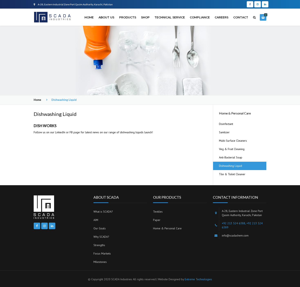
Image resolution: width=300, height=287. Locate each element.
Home (89, 17)
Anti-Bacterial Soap (230, 157)
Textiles (158, 211)
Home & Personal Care (167, 228)
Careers (221, 17)
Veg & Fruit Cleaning (231, 149)
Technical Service (169, 17)
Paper (156, 220)
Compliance (200, 17)
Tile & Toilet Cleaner (232, 174)
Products (127, 17)
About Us (106, 17)
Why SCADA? (101, 237)
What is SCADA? (103, 211)
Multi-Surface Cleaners (233, 140)
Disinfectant (226, 124)
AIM (95, 220)
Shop (145, 17)
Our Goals (99, 228)
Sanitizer (224, 132)
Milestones (100, 262)
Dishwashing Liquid (230, 166)
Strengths (99, 245)
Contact (240, 17)
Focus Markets (102, 253)
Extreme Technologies (198, 279)
